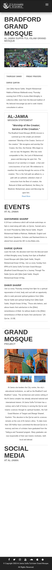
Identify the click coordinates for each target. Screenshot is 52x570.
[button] (7, 57)
